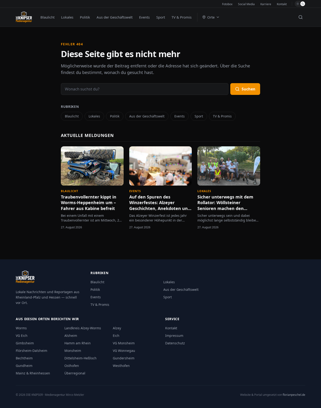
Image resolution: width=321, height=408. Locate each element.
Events (144, 17)
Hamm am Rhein (77, 343)
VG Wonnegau (124, 350)
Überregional (74, 373)
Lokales (67, 17)
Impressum (174, 335)
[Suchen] (300, 17)
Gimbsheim (25, 343)
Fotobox (227, 4)
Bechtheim (24, 358)
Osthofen (71, 365)
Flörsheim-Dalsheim (31, 350)
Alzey (117, 328)
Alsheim (70, 335)
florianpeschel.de (294, 395)
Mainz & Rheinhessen (33, 373)
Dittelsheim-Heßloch (80, 358)
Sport (160, 17)
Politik (85, 17)
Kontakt (282, 4)
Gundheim (24, 365)
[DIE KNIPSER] (24, 17)
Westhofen (121, 365)
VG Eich (21, 335)
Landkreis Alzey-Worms (82, 328)
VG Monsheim (124, 343)
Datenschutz (175, 343)
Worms (21, 328)
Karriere (265, 4)
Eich (116, 335)
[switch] (300, 4)
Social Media (246, 4)
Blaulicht (47, 17)
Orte (211, 17)
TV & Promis (182, 17)
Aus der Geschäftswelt (115, 17)
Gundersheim (123, 358)
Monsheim (72, 350)
